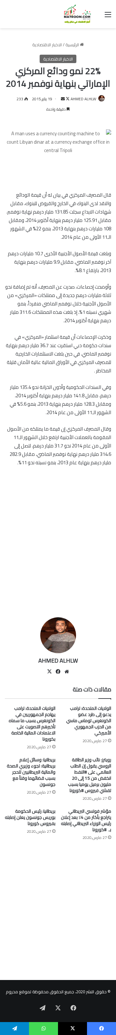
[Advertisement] (58, 549)
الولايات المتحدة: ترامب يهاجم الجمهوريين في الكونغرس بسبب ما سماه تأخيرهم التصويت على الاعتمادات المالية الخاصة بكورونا (32, 723)
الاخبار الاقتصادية (47, 45)
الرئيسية (72, 45)
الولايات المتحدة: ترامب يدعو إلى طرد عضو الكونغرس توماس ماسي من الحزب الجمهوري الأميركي (88, 720)
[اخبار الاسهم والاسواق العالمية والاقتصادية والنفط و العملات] (74, 14)
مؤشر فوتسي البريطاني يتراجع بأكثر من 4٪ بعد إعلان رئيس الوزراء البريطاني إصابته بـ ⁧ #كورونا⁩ (86, 820)
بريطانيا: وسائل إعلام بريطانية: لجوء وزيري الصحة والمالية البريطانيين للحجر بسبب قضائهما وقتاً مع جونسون (31, 771)
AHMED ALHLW (83, 99)
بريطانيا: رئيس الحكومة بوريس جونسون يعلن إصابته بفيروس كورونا (30, 817)
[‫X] (49, 672)
